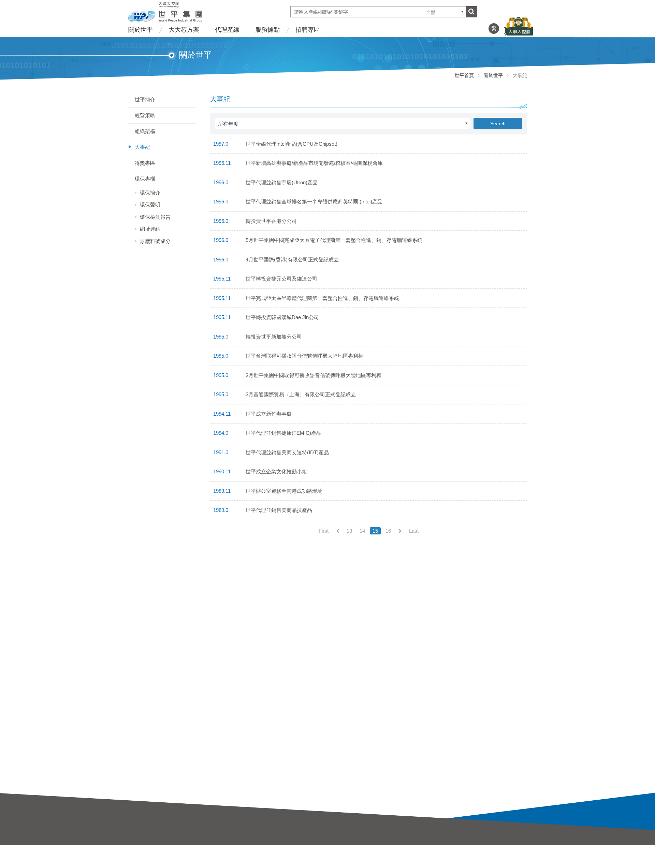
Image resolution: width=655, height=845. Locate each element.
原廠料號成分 (155, 241)
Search (498, 123)
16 (388, 531)
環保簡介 (150, 193)
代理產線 (227, 29)
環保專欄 (145, 179)
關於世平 (140, 29)
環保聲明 (150, 204)
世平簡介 (145, 99)
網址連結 (150, 229)
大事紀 (142, 147)
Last (414, 531)
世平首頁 (464, 75)
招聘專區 (307, 29)
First (324, 531)
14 (362, 531)
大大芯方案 (184, 29)
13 (349, 531)
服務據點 (267, 29)
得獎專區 (145, 163)
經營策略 (145, 115)
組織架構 (145, 131)
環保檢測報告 (155, 217)
